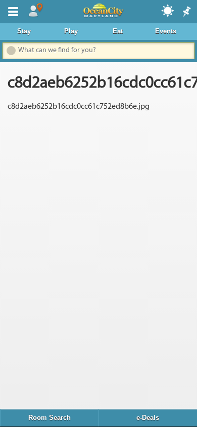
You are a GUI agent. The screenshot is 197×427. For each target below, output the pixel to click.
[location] (35, 10)
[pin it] (185, 12)
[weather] (168, 10)
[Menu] (11, 10)
